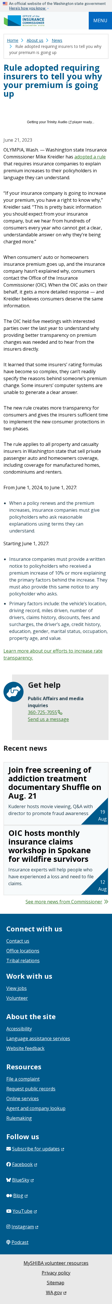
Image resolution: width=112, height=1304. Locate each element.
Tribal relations (23, 960)
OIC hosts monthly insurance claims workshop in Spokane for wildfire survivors (49, 845)
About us (35, 40)
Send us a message (48, 719)
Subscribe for (36, 1149)
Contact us (17, 941)
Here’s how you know (27, 8)
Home (12, 40)
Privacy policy (56, 1273)
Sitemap (55, 1282)
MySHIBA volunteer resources (56, 1263)
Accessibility (19, 1028)
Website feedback (25, 1048)
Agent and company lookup (35, 1108)
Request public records (30, 1089)
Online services (22, 1098)
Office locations (22, 951)
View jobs (16, 988)
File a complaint (23, 1079)
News (57, 40)
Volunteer (17, 998)
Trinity (57, 122)
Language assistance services (38, 1038)
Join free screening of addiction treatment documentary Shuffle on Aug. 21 (54, 782)
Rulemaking (19, 1118)
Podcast (19, 1242)
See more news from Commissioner (64, 901)
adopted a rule (90, 157)
